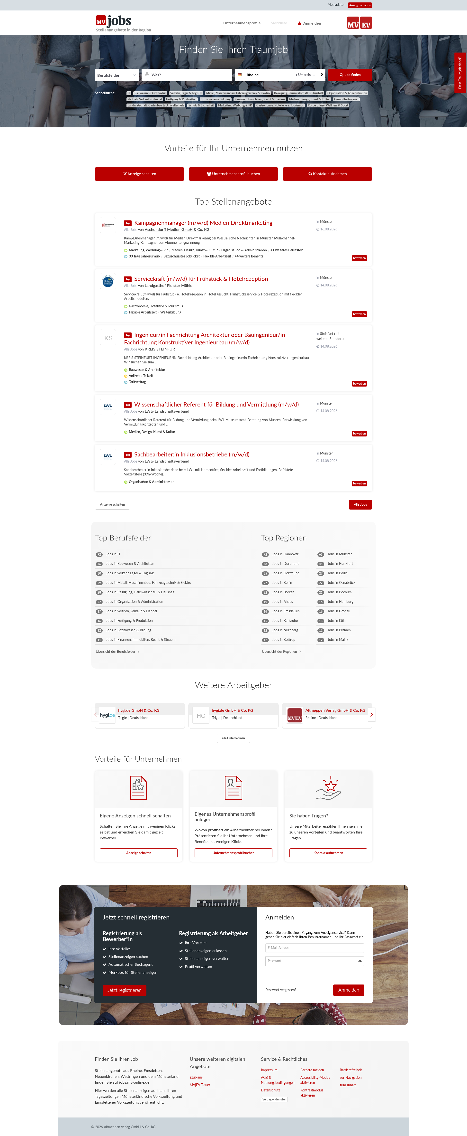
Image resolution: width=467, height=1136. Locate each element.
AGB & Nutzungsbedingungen (277, 1080)
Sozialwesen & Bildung (215, 99)
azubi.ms (196, 1077)
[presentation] (372, 715)
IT (129, 93)
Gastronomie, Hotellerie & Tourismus (280, 105)
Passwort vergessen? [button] (281, 990)
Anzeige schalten (360, 5)
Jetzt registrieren (125, 990)
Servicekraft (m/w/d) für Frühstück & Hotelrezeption (201, 279)
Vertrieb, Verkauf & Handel (145, 99)
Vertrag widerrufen (274, 1099)
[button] (321, 75)
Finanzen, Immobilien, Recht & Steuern (260, 99)
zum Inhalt (348, 1085)
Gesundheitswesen (346, 99)
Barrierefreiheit (351, 1070)
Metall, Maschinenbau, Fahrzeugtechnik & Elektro (238, 93)
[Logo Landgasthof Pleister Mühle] (108, 281)
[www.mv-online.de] (353, 23)
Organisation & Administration (347, 93)
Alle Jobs (130, 230)
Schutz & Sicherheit (201, 105)
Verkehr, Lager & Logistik (186, 93)
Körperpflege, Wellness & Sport (328, 105)
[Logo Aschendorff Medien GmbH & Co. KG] (108, 225)
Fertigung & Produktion (181, 99)
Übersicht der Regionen (279, 651)
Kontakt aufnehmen (328, 853)
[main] (233, 538)
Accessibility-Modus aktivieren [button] (315, 1080)
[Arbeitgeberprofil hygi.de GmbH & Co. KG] (107, 715)
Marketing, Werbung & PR (235, 105)
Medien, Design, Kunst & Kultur (309, 99)
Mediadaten (336, 5)
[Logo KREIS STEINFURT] (108, 338)
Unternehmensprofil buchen (233, 853)
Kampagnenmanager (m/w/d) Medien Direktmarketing (203, 223)
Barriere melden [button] (312, 1070)
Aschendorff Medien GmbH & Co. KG (177, 230)
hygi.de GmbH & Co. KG (139, 710)
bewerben (359, 257)
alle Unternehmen (233, 738)
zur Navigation (351, 1077)
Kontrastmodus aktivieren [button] (311, 1093)
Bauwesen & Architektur (150, 93)
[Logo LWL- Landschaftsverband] (108, 407)
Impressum (269, 1070)
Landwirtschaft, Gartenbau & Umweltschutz (156, 105)
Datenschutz (270, 1090)
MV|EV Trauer (200, 1085)
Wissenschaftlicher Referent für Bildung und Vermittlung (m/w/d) (216, 405)
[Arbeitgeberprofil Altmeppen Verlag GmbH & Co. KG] (294, 715)
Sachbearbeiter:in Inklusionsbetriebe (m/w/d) (191, 455)
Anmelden (312, 23)
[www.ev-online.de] (366, 23)
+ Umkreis (303, 75)
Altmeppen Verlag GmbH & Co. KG (335, 710)
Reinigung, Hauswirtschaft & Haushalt (298, 93)
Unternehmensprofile (242, 23)
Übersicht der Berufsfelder (115, 651)
